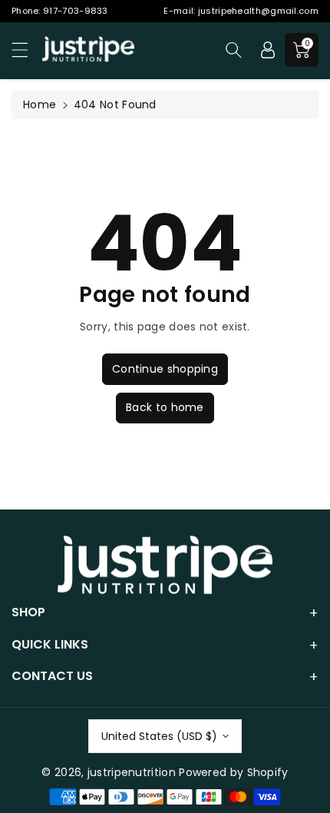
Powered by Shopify (233, 772)
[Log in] (268, 50)
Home (39, 104)
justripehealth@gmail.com (258, 11)
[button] (27, 49)
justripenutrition (131, 772)
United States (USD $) (159, 736)
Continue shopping (165, 369)
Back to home (165, 407)
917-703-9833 (75, 11)
